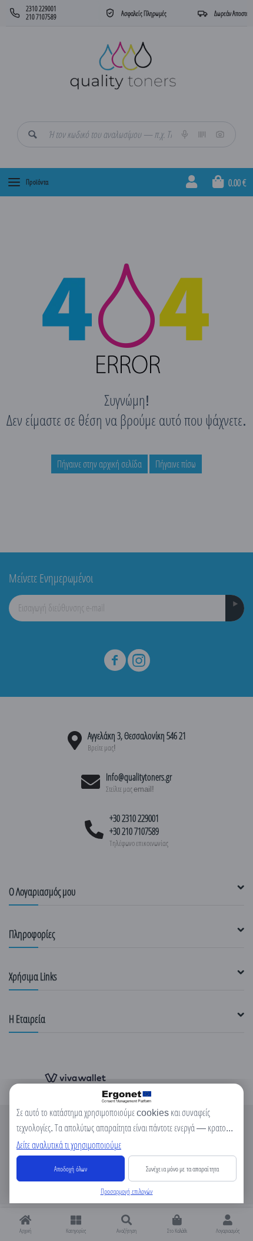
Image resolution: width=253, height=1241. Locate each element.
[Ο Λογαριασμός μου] (191, 182)
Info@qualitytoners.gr (139, 777)
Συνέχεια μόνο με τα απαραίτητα (182, 1169)
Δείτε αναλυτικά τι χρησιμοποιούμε (68, 1144)
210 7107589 (41, 17)
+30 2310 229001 (134, 818)
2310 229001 (41, 9)
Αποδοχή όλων (70, 1169)
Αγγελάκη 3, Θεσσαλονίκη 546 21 (137, 735)
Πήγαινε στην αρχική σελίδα (99, 463)
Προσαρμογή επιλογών (127, 1191)
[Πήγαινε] (234, 608)
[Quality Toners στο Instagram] (139, 660)
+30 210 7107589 (134, 831)
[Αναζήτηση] (32, 134)
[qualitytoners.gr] (123, 64)
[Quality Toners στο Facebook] (115, 660)
